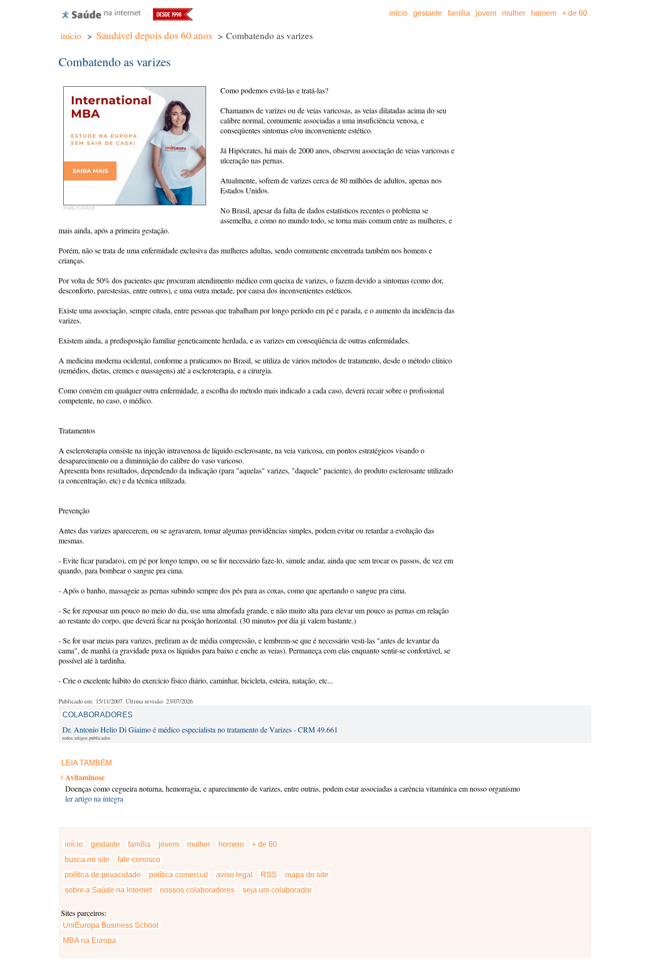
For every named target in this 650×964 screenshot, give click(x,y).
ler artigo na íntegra (94, 798)
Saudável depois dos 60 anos (154, 35)
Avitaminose (85, 777)
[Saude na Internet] (101, 18)
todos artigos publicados (86, 737)
